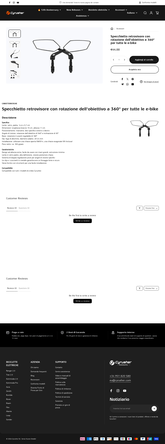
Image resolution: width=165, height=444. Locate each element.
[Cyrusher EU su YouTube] (18, 3)
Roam (8, 403)
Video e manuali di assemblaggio (62, 377)
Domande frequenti (39, 372)
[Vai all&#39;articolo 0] (15, 34)
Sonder (9, 420)
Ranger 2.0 (10, 371)
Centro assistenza (62, 372)
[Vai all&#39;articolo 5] (15, 74)
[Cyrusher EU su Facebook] (10, 3)
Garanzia (59, 401)
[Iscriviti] (154, 408)
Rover (8, 399)
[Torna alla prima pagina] (112, 28)
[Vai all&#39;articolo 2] (15, 44)
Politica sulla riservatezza (60, 383)
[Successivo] (93, 59)
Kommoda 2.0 (12, 379)
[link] (120, 380)
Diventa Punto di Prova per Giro (37, 389)
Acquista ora (135, 70)
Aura (8, 387)
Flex (7, 407)
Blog (32, 376)
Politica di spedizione (63, 393)
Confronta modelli (38, 384)
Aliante (9, 411)
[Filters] (139, 208)
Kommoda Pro (12, 383)
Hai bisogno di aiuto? (151, 82)
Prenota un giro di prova (62, 406)
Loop (8, 415)
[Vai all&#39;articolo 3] (15, 54)
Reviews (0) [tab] (12, 208)
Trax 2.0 (9, 375)
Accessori (120, 29)
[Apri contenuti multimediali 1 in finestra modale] (61, 55)
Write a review (83, 221)
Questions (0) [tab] (24, 208)
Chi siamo (35, 367)
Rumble (9, 395)
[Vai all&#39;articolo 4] (15, 64)
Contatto (58, 367)
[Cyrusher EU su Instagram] (14, 3)
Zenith (8, 391)
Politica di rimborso (63, 389)
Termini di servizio (62, 397)
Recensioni (35, 380)
